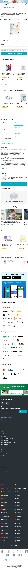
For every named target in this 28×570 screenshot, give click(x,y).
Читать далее (4, 168)
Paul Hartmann (4, 16)
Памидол (10, 260)
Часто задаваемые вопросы (7, 423)
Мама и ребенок (4, 463)
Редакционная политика (6, 440)
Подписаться (23, 411)
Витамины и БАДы (5, 453)
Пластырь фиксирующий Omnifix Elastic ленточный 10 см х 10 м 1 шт (8, 105)
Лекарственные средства (6, 449)
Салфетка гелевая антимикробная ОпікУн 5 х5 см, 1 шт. (8, 74)
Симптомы (3, 475)
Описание (18, 19)
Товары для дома (4, 465)
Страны (2, 433)
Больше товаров (5, 114)
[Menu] (1, 4)
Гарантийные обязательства (7, 438)
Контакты (3, 421)
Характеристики (8, 19)
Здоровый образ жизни (6, 471)
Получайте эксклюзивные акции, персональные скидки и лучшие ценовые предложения (13, 407)
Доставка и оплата (5, 419)
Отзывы (25, 19)
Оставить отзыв (14, 184)
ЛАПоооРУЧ (3, 467)
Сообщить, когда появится (15, 53)
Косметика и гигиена (5, 451)
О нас (2, 431)
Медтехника (3, 459)
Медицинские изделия (5, 457)
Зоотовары (3, 469)
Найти (25, 7)
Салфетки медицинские (18, 127)
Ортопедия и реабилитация (7, 461)
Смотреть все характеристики (7, 143)
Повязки (16, 125)
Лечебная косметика (5, 455)
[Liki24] (4, 560)
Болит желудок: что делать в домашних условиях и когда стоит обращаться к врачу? (10, 221)
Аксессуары (3, 473)
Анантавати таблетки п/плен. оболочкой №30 (7, 245)
